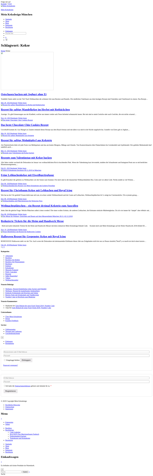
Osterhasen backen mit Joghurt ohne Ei (23, 94)
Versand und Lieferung (13, 331)
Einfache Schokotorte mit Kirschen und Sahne (21, 293)
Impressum (9, 409)
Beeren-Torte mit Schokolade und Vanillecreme (22, 295)
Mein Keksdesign (7, 10)
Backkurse (9, 27)
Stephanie (14, 103)
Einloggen (9, 31)
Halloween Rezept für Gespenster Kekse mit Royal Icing (33, 236)
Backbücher (9, 430)
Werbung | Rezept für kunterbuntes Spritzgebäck (22, 291)
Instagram (8, 25)
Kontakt (4, 4)
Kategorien (9, 422)
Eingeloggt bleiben (13, 360)
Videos (7, 278)
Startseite (8, 19)
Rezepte (8, 274)
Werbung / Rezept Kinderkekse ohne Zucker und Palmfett (25, 289)
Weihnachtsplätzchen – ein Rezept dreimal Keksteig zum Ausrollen (39, 205)
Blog (7, 23)
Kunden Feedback (11, 321)
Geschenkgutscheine (12, 333)
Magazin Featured (11, 270)
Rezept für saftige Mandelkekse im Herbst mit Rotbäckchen (35, 109)
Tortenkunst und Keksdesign (20, 438)
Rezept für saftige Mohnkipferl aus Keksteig (26, 140)
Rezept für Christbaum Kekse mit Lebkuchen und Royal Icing (36, 190)
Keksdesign (9, 268)
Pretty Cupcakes (11, 272)
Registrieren (9, 343)
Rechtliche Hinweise (12, 405)
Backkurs (8, 264)
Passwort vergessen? (10, 365)
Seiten (7, 424)
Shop (7, 21)
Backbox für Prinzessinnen (14, 262)
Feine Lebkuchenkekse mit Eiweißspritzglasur (27, 175)
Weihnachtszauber (11, 280)
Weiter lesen (22, 103)
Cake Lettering (15, 432)
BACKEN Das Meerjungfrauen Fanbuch (24, 434)
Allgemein (9, 256)
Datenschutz (9, 407)
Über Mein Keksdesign (13, 317)
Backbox (8, 258)
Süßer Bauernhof (11, 276)
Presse (7, 319)
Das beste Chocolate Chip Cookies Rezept (24, 124)
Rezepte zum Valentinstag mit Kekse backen (26, 157)
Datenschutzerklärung (22, 386)
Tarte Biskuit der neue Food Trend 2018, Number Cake (35, 306)
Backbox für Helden (12, 260)
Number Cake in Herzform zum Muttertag (20, 297)
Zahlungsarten (10, 329)
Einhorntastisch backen (18, 436)
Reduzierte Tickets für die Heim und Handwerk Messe (32, 221)
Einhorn (8, 266)
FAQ (10, 4)
